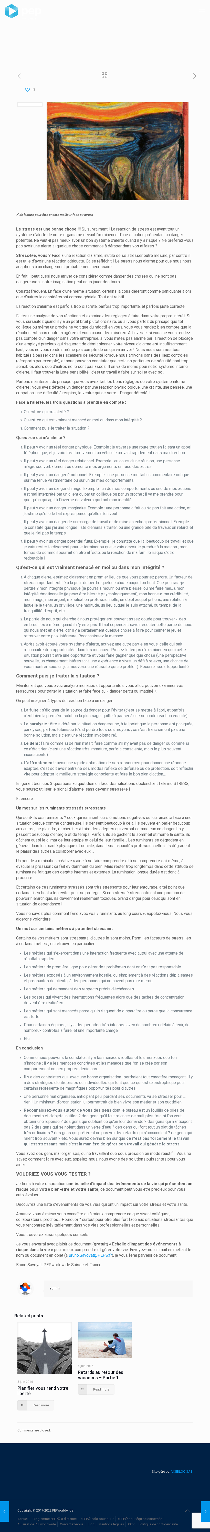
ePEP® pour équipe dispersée (140, 1519)
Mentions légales (111, 1524)
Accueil (22, 1519)
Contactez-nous (71, 1524)
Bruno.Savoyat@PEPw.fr (90, 1255)
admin (54, 1288)
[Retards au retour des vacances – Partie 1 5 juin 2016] (205, 1511)
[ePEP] (23, 11)
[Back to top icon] (187, 1510)
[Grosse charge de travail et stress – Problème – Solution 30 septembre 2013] (4, 1511)
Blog (91, 1524)
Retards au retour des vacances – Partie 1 (100, 1375)
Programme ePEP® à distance (55, 1519)
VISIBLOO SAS (182, 1471)
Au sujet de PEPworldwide (36, 1524)
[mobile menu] (201, 11)
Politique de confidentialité (158, 1524)
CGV (131, 1524)
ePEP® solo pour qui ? (97, 1519)
